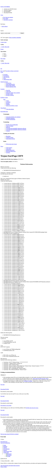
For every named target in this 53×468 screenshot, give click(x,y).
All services (8, 83)
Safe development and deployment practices (10, 465)
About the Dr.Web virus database (13, 116)
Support (5, 447)
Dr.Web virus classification (12, 124)
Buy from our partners (8, 17)
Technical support (7, 10)
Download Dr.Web (8, 12)
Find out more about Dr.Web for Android (9, 434)
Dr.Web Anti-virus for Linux (32, 407)
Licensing (8, 102)
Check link (8, 91)
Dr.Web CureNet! (10, 95)
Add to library (5, 26)
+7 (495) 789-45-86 (5, 46)
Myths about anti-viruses (11, 144)
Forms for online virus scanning (13, 92)
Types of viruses (9, 126)
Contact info (6, 452)
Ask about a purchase (8, 19)
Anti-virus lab (6, 77)
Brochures (8, 136)
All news (8, 152)
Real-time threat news (11, 151)
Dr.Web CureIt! (9, 94)
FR (8, 71)
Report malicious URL (11, 86)
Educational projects (10, 138)
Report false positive (10, 85)
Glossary (8, 130)
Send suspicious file (10, 84)
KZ (13, 71)
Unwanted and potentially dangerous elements (16, 129)
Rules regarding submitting (15, 37)
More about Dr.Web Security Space (40, 378)
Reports (7, 103)
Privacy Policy (4, 466)
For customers (6, 448)
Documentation (7, 11)
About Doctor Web (7, 79)
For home (5, 74)
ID (17, 71)
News (4, 78)
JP (11, 71)
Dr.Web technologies (10, 119)
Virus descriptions (10, 109)
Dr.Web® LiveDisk (28, 381)
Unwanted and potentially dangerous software (16, 128)
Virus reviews (9, 147)
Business (5, 446)
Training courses (9, 137)
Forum (2, 49)
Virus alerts (8, 148)
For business (6, 75)
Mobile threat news (10, 150)
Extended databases (10, 118)
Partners (5, 450)
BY (16, 71)
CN (3, 71)
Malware (8, 127)
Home (4, 445)
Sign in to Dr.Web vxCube (12, 105)
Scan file (8, 90)
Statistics (8, 104)
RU (1, 71)
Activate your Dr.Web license (10, 9)
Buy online (5, 18)
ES (7, 71)
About (7, 100)
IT (10, 71)
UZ (14, 71)
